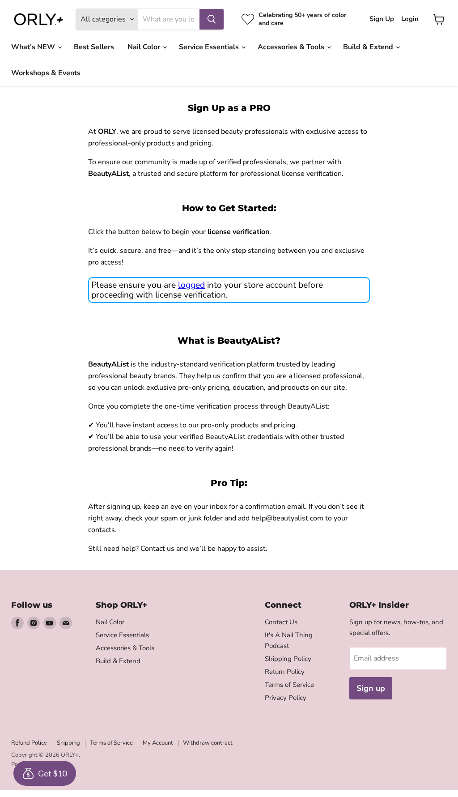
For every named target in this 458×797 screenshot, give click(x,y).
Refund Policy (29, 743)
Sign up (370, 688)
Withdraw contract (208, 743)
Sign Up (381, 19)
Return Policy (285, 671)
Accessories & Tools (292, 47)
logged (191, 285)
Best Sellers (94, 47)
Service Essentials (210, 47)
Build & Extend (369, 47)
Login (410, 19)
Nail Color (144, 47)
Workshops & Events (46, 73)
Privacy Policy (285, 697)
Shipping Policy (288, 658)
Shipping (68, 743)
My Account (158, 743)
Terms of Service (289, 684)
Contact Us (281, 622)
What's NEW (34, 47)
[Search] (211, 19)
